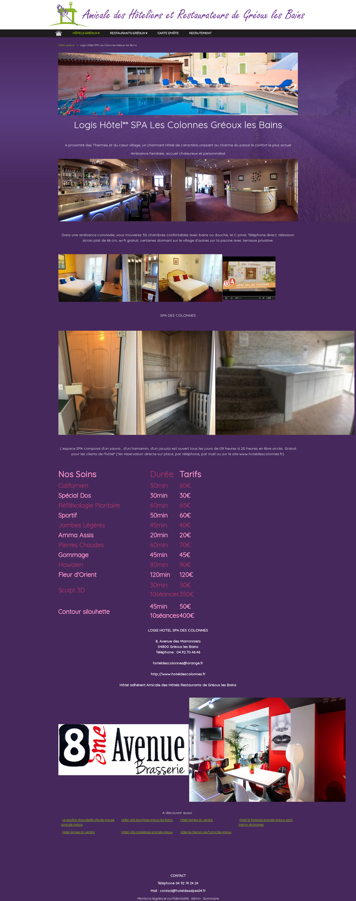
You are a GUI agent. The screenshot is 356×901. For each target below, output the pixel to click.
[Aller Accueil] (58, 33)
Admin (196, 898)
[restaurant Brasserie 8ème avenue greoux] (123, 749)
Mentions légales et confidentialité (163, 898)
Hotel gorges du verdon (78, 832)
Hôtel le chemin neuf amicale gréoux (205, 832)
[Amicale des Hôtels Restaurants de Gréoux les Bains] (108, 12)
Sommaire (211, 898)
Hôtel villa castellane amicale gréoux (147, 832)
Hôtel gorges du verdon (196, 820)
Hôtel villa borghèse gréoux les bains (147, 820)
